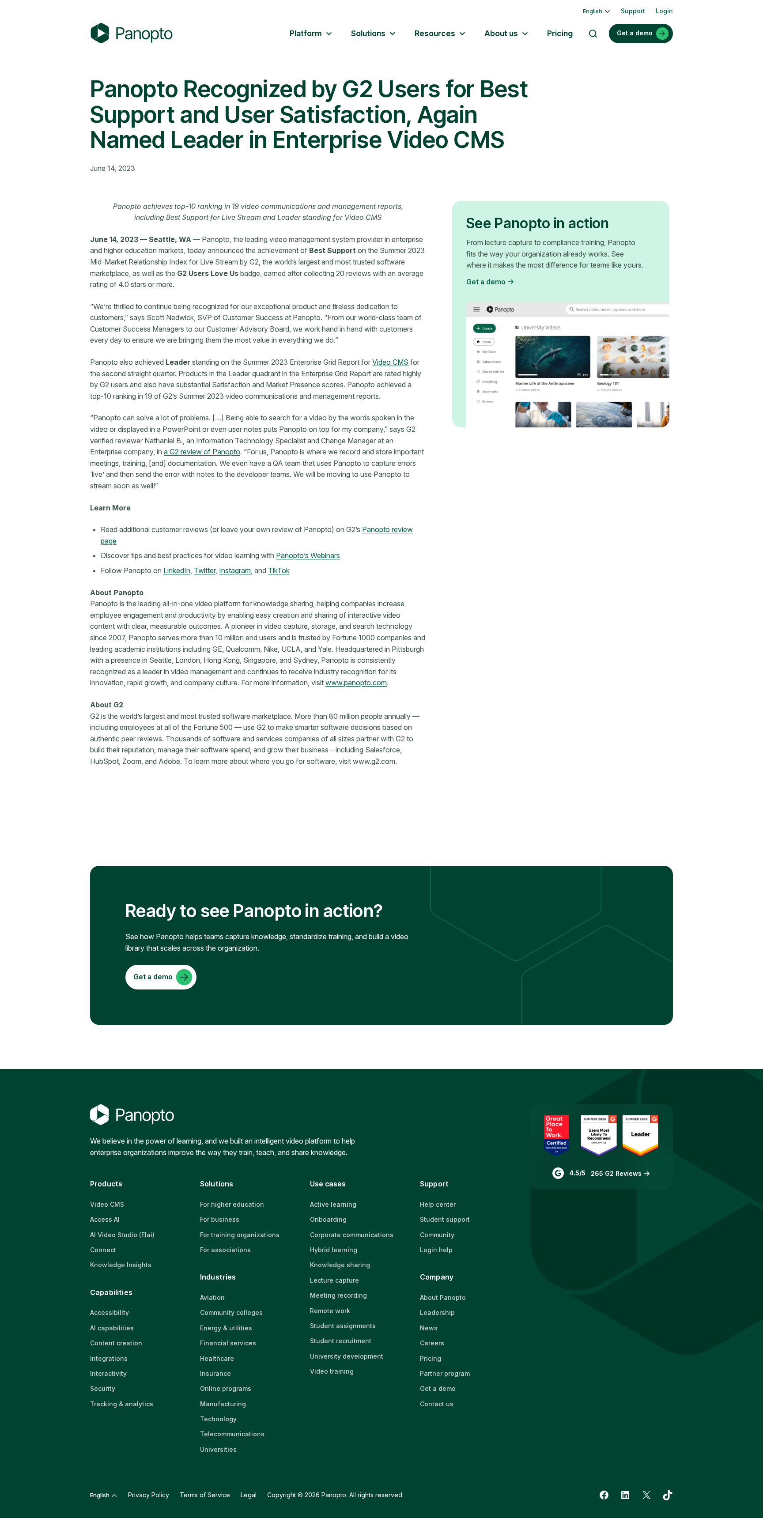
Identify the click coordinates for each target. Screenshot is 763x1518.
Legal (249, 1495)
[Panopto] (131, 33)
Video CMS (390, 362)
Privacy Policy (148, 1495)
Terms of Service (205, 1495)
